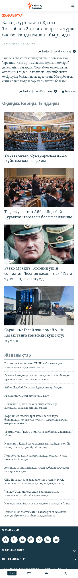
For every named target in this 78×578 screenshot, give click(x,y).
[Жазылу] (56, 539)
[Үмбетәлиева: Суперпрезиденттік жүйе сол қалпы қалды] (39, 131)
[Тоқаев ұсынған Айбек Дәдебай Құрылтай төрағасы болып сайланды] (39, 187)
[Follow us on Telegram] (39, 539)
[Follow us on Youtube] (22, 539)
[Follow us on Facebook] (5, 539)
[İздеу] (65, 573)
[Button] (44, 51)
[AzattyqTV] (46, 573)
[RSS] (47, 539)
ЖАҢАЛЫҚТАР (12, 15)
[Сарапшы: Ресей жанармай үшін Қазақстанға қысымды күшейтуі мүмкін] (39, 305)
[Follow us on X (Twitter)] (14, 539)
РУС (28, 573)
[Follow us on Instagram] (30, 539)
